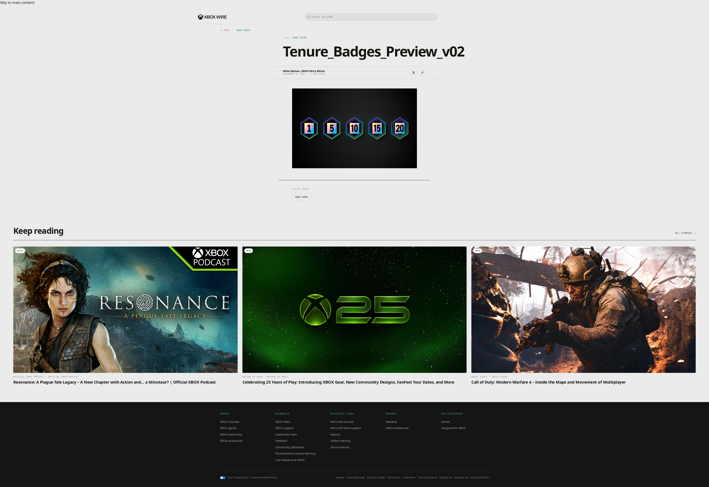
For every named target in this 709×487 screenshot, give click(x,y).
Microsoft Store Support (345, 428)
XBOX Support (284, 428)
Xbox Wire (301, 197)
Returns (335, 434)
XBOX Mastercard (397, 428)
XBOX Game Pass (231, 434)
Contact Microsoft (355, 477)
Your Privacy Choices (238, 477)
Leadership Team (286, 434)
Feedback (281, 440)
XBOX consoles (229, 421)
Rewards (391, 421)
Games (445, 421)
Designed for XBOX (453, 428)
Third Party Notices (427, 477)
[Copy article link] (422, 72)
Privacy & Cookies (376, 477)
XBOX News (282, 421)
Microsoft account (341, 421)
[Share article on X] (413, 72)
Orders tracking (340, 440)
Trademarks (409, 477)
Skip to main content (17, 2)
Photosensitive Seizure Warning (295, 453)
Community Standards (289, 447)
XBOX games (228, 428)
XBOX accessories (231, 440)
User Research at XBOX (290, 460)
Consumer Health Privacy (264, 477)
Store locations (339, 447)
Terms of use (394, 477)
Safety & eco (445, 477)
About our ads (461, 477)
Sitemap (340, 477)
